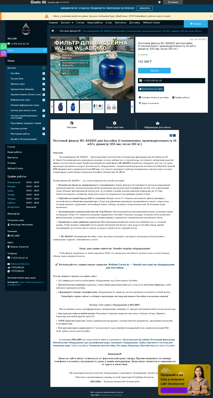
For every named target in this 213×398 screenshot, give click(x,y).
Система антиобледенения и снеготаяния (24, 116)
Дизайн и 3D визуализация (23, 139)
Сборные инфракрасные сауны (25, 105)
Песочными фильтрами (162, 339)
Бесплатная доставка (152, 89)
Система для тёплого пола (23, 110)
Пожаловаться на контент (111, 395)
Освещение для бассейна (102, 345)
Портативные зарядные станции (26, 123)
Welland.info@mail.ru (20, 264)
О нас (109, 22)
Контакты (120, 22)
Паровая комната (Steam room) (26, 94)
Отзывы (11, 163)
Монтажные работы (20, 133)
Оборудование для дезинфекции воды (89, 342)
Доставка (134, 22)
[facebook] (171, 136)
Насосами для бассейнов (136, 339)
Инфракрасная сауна (20, 99)
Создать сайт (53, 2)
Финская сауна (18, 84)
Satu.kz (120, 392)
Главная (53, 22)
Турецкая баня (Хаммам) (22, 89)
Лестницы (122, 345)
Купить (155, 70)
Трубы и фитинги (148, 342)
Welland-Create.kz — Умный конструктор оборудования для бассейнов (140, 266)
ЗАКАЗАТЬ (144, 8)
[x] (174, 136)
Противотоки (147, 345)
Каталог (65, 22)
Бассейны (15, 73)
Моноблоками (60, 342)
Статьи (80, 22)
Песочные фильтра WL (70, 31)
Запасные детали (19, 128)
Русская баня (17, 78)
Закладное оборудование (124, 342)
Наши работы (95, 22)
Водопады (134, 345)
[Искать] (44, 50)
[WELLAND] (26, 28)
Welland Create (151, 22)
